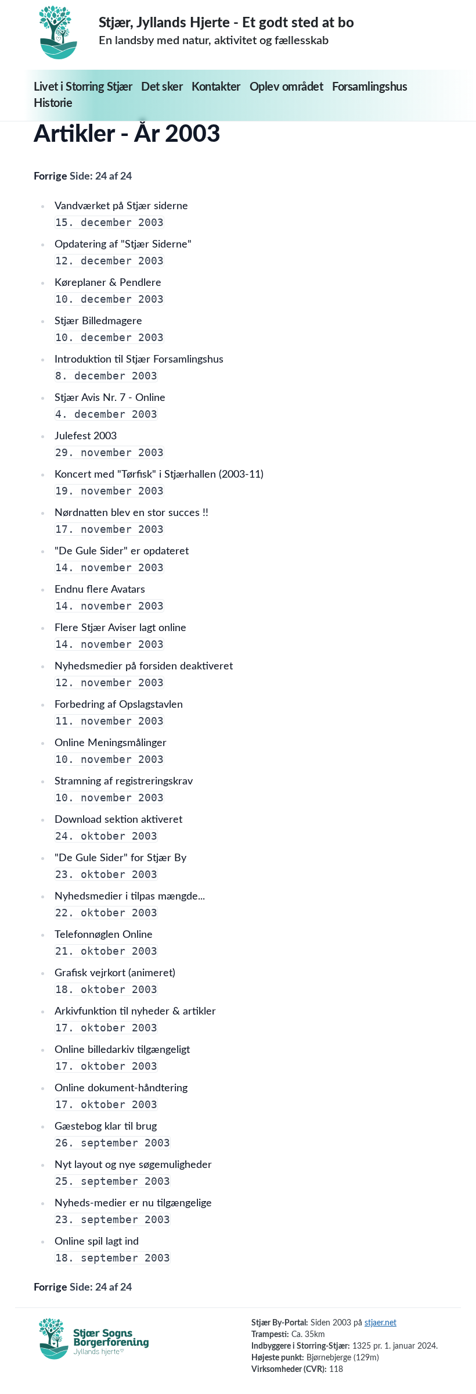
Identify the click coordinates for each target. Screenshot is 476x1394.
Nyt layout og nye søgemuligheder (133, 1165)
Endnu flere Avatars (100, 590)
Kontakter (216, 87)
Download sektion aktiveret (118, 820)
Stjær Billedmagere (98, 321)
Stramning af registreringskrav (124, 781)
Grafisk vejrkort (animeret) (115, 973)
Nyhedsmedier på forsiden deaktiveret (144, 666)
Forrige (52, 176)
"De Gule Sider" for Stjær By (120, 858)
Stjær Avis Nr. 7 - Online (110, 398)
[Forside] (66, 32)
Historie (53, 103)
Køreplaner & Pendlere (108, 283)
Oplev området (286, 87)
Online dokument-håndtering (121, 1088)
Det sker (161, 87)
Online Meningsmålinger (111, 743)
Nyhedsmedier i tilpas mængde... (130, 896)
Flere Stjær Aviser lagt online (120, 628)
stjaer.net (380, 1323)
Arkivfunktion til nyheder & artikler (135, 1011)
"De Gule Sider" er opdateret (122, 551)
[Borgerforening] (94, 1345)
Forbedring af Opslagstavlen (119, 705)
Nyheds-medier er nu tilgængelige (133, 1203)
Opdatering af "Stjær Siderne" (123, 244)
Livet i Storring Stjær (83, 87)
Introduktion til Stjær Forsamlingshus (139, 359)
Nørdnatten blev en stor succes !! (131, 513)
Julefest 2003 (86, 436)
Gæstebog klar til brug (106, 1126)
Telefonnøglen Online (104, 935)
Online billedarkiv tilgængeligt (122, 1050)
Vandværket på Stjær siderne (121, 206)
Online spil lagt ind (97, 1242)
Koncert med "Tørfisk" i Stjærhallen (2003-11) (159, 475)
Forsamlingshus (369, 87)
